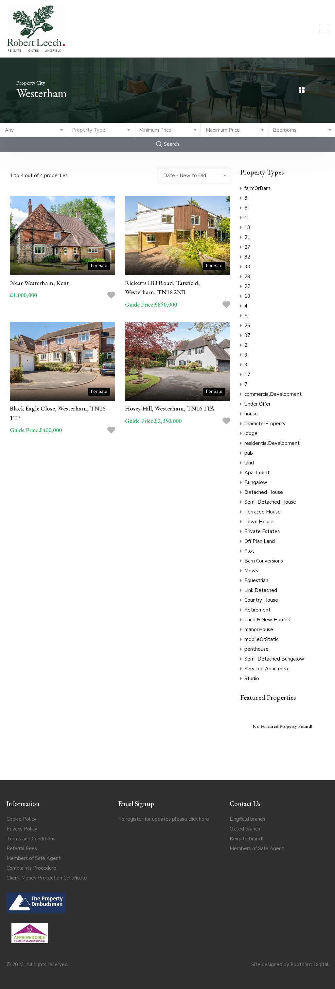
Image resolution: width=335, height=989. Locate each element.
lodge (250, 433)
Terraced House (262, 512)
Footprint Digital (309, 964)
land (249, 463)
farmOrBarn (257, 188)
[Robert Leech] (36, 49)
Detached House (263, 492)
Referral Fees (22, 848)
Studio (251, 678)
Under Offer (257, 404)
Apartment (257, 472)
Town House (258, 521)
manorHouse (258, 629)
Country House (261, 600)
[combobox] (33, 130)
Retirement (257, 610)
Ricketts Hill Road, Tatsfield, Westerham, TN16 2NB (162, 287)
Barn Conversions (263, 561)
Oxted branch (245, 829)
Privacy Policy (22, 829)
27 (247, 247)
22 (247, 286)
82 (247, 257)
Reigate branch (247, 838)
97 (247, 335)
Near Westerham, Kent (39, 283)
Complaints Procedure (31, 868)
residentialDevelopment (272, 443)
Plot (249, 551)
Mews (251, 570)
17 (247, 374)
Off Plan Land (259, 541)
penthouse (256, 649)
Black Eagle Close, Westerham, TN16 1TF (57, 413)
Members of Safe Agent (34, 858)
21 (247, 237)
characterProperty (265, 423)
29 (247, 276)
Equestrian (256, 580)
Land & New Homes (267, 619)
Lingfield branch (247, 819)
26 (247, 325)
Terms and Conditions (31, 838)
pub (248, 453)
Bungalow (255, 482)
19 (247, 296)
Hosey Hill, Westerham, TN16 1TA (169, 408)
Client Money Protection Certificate (47, 878)
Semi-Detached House (270, 502)
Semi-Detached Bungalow (274, 659)
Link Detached (260, 590)
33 (247, 266)
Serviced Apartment (267, 668)
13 (247, 227)
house (251, 414)
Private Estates (262, 531)
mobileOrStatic (261, 639)
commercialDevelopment (273, 394)
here (204, 819)
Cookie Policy (21, 819)
